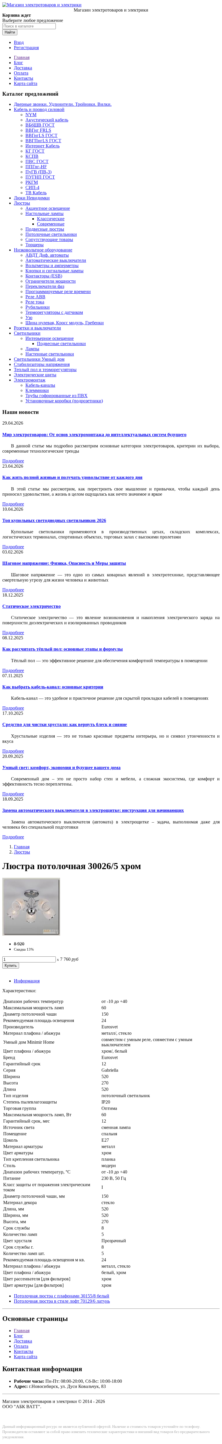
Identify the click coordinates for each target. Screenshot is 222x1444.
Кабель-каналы (40, 385)
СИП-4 (32, 187)
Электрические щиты (35, 374)
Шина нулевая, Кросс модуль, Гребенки (64, 322)
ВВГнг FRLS (38, 130)
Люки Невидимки (32, 197)
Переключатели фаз (44, 286)
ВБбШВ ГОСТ (40, 125)
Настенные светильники (49, 353)
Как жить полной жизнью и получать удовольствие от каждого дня (72, 477)
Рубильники (37, 307)
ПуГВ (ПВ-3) (38, 171)
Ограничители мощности (50, 281)
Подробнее (13, 460)
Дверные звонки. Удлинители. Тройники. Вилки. (63, 104)
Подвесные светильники (61, 343)
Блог (18, 62)
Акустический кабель (46, 119)
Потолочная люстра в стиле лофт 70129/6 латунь (62, 1301)
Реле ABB (35, 296)
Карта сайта (25, 83)
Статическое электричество (31, 606)
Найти (10, 32)
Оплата (21, 73)
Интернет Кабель (42, 145)
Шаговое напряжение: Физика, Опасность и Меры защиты (64, 563)
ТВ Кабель (36, 192)
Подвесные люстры (44, 229)
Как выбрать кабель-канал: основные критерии (52, 686)
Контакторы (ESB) (43, 275)
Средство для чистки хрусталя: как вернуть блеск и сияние (64, 724)
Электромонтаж (29, 379)
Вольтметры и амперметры (52, 265)
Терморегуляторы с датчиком (54, 312)
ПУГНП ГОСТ (40, 177)
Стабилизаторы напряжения (42, 364)
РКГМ (31, 182)
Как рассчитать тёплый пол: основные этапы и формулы (62, 649)
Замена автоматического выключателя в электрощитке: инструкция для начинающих (93, 810)
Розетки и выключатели (37, 327)
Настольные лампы (44, 213)
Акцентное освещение (47, 208)
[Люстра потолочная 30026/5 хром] (31, 934)
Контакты (23, 78)
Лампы (32, 348)
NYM (30, 114)
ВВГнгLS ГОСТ (41, 135)
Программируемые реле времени (58, 291)
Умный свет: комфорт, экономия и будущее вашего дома (61, 767)
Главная (21, 57)
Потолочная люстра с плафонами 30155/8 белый (61, 1295)
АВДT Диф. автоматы (47, 255)
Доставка (23, 67)
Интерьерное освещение (49, 338)
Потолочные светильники (51, 234)
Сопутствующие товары (49, 239)
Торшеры (34, 244)
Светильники (27, 333)
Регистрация (26, 47)
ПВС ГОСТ (37, 161)
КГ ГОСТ (35, 151)
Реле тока (34, 301)
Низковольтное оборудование (43, 249)
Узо (28, 317)
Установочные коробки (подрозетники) (64, 400)
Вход (19, 42)
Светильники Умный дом (39, 359)
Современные (50, 223)
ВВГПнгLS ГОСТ (43, 140)
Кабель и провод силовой (39, 109)
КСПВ (31, 156)
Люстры (22, 203)
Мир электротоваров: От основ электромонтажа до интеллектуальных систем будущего (94, 434)
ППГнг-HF (36, 166)
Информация (27, 980)
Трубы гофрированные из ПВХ (56, 395)
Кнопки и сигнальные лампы (54, 270)
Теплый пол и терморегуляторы (45, 369)
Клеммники (37, 390)
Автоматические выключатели (55, 260)
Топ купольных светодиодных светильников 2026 (54, 520)
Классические (50, 218)
